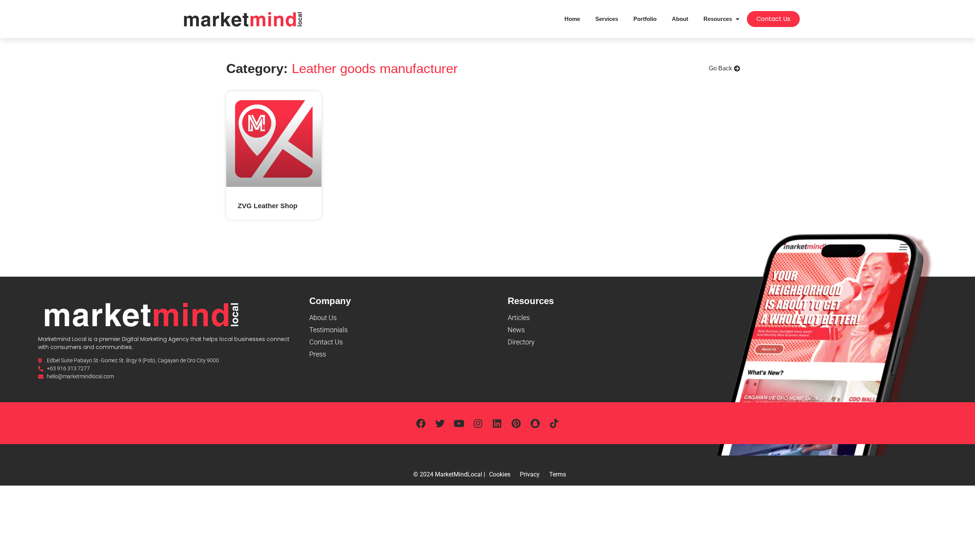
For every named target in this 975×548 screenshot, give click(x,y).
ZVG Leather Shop (267, 206)
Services (606, 19)
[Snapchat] (535, 423)
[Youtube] (458, 423)
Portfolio (645, 19)
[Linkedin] (497, 423)
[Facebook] (420, 423)
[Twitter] (439, 423)
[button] (724, 68)
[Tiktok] (554, 423)
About (680, 19)
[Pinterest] (516, 423)
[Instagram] (478, 423)
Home (572, 19)
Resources (717, 19)
